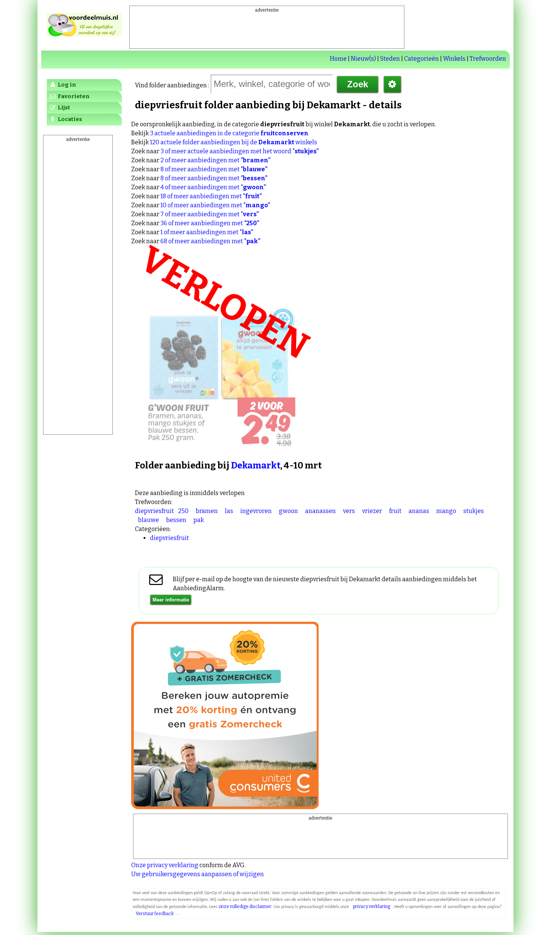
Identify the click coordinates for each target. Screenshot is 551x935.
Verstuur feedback (155, 913)
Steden (390, 58)
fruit (395, 511)
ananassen (320, 511)
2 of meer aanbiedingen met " (215, 160)
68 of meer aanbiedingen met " (210, 241)
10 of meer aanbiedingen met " (215, 205)
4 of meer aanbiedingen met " (213, 187)
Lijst (63, 107)
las (229, 511)
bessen (176, 520)
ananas (419, 511)
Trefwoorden (488, 58)
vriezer (372, 511)
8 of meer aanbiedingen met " (214, 169)
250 (183, 511)
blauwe (148, 520)
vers (349, 511)
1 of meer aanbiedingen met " (206, 232)
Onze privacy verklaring (164, 865)
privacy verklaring (371, 906)
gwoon (288, 511)
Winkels (454, 58)
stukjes (473, 511)
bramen (207, 511)
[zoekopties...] (392, 84)
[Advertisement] (266, 30)
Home (338, 58)
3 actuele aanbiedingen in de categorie (229, 133)
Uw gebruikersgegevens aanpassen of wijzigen (197, 874)
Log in (66, 84)
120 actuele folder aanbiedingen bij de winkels (233, 142)
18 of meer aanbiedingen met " (211, 196)
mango (446, 511)
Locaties (69, 119)
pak (198, 520)
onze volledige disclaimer (245, 906)
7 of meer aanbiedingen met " (209, 214)
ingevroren (256, 511)
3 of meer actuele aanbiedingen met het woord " (239, 151)
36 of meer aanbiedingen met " (209, 223)
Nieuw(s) (363, 58)
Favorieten (73, 96)
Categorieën (421, 58)
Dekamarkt (255, 465)
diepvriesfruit (154, 511)
